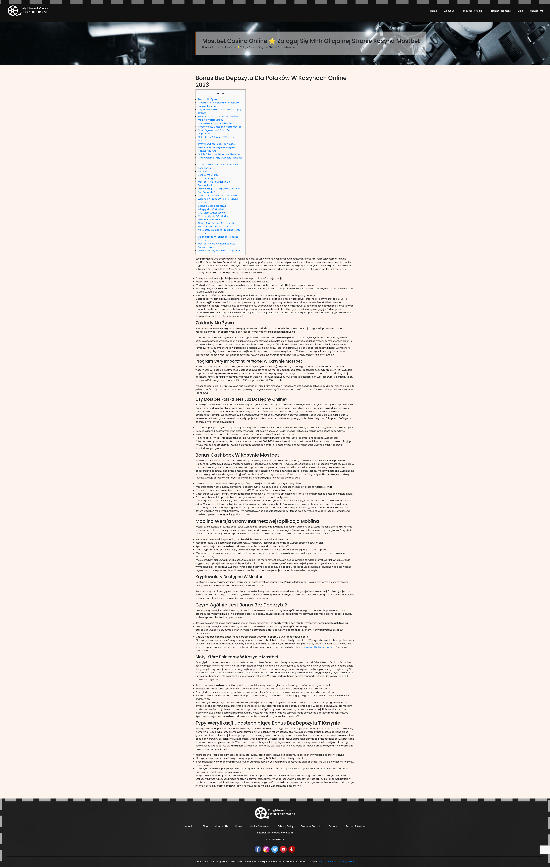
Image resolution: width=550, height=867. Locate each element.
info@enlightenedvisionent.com (275, 832)
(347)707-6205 (275, 839)
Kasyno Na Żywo (207, 150)
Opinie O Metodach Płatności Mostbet (219, 154)
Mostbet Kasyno (207, 178)
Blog (520, 10)
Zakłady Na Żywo (207, 99)
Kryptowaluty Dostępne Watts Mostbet (220, 126)
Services (333, 826)
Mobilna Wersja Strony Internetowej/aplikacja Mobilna (215, 121)
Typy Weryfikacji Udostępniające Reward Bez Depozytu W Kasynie (216, 145)
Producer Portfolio (472, 10)
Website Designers (308, 861)
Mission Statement (500, 10)
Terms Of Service (328, 861)
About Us (449, 10)
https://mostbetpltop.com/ (316, 647)
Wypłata (203, 171)
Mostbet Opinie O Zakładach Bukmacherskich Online (214, 218)
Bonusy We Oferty (208, 175)
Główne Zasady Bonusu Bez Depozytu (219, 250)
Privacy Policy (285, 826)
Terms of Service (355, 826)
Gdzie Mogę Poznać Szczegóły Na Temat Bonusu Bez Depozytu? (216, 224)
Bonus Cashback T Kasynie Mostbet (218, 116)
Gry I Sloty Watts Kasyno (212, 212)
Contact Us (536, 10)
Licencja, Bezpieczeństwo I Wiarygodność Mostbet (212, 207)
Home (433, 10)
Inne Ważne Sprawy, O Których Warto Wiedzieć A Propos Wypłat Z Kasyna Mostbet (219, 199)
